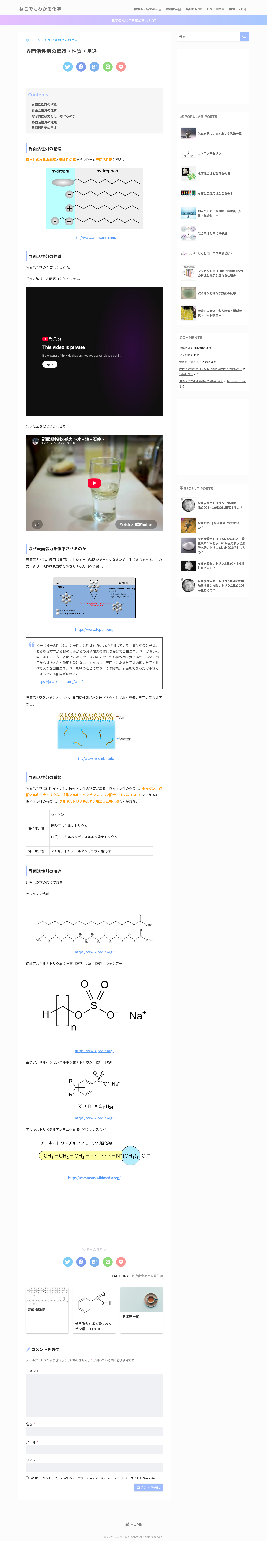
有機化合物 (214, 9)
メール (32, 1442)
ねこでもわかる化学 (40, 9)
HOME (135, 1524)
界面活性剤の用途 (44, 127)
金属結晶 (184, 348)
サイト (31, 1460)
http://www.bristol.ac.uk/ (94, 758)
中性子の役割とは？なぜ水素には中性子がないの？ (210, 369)
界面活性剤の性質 (44, 110)
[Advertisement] (55, 1210)
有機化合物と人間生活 (147, 1276)
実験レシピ (236, 9)
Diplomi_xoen (236, 381)
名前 (30, 1423)
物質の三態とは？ (190, 362)
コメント (32, 1370)
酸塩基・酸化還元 (146, 9)
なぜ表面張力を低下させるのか (53, 116)
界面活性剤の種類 (44, 122)
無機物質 (192, 9)
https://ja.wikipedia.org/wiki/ (59, 681)
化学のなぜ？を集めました (132, 20)
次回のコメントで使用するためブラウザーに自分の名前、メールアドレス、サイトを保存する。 (94, 1478)
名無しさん (186, 374)
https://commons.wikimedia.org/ (94, 1177)
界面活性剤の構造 (44, 104)
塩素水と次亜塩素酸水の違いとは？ (201, 381)
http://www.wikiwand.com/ (94, 237)
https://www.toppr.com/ (94, 629)
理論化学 (172, 9)
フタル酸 (184, 355)
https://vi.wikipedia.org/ (94, 951)
